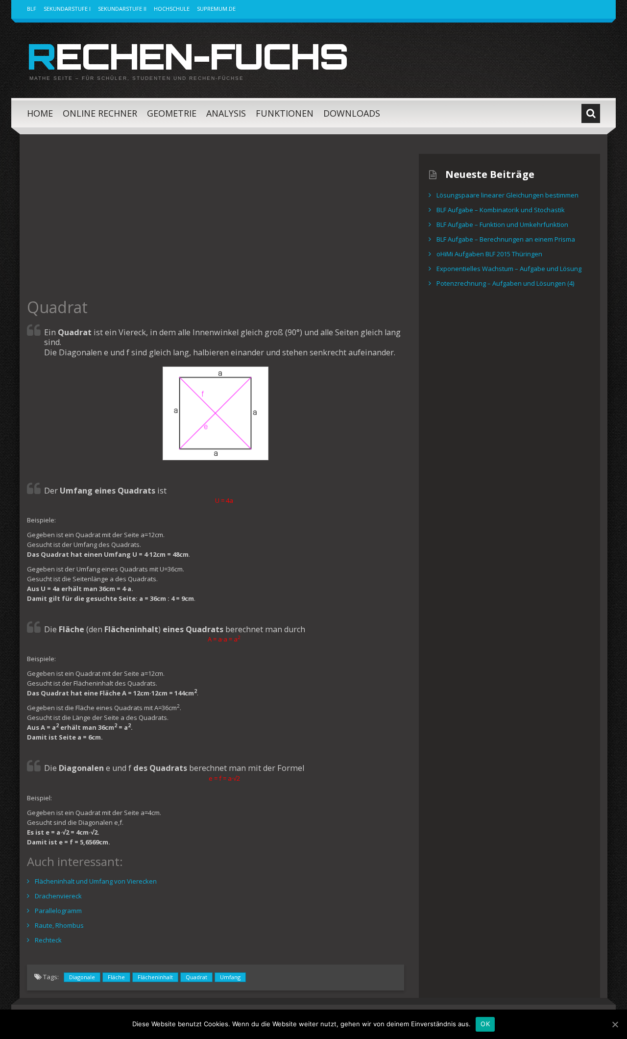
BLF (31, 8)
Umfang (230, 977)
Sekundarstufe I (67, 8)
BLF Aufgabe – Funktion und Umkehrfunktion (502, 224)
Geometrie (171, 113)
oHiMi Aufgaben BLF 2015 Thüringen (489, 253)
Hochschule (172, 8)
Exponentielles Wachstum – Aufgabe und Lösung (508, 268)
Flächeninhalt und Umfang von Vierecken (96, 881)
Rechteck (48, 940)
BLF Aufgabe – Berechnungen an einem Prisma (505, 239)
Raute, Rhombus (59, 925)
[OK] (615, 1024)
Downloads (351, 113)
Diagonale (82, 977)
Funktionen (285, 113)
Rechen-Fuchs (187, 56)
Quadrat (196, 977)
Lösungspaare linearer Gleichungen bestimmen (507, 195)
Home (40, 113)
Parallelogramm (58, 910)
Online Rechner (100, 113)
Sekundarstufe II (122, 8)
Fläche (116, 977)
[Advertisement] (215, 222)
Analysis (226, 113)
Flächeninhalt (155, 977)
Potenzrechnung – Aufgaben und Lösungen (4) (505, 283)
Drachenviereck (58, 895)
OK (485, 1024)
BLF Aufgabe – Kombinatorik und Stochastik (500, 209)
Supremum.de (216, 8)
